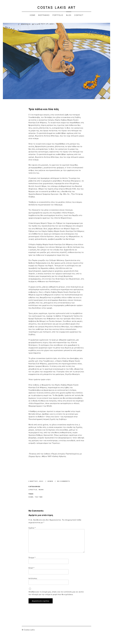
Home (32, 15)
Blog (68, 15)
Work (41, 489)
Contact (78, 15)
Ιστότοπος (33, 578)
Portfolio (58, 15)
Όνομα (32, 557)
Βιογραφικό (43, 15)
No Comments (63, 481)
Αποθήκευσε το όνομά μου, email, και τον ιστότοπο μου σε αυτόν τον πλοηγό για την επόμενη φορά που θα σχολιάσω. (56, 593)
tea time (39, 497)
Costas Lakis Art (56, 8)
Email (31, 568)
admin (51, 481)
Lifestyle (33, 489)
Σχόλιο (32, 528)
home (31, 497)
